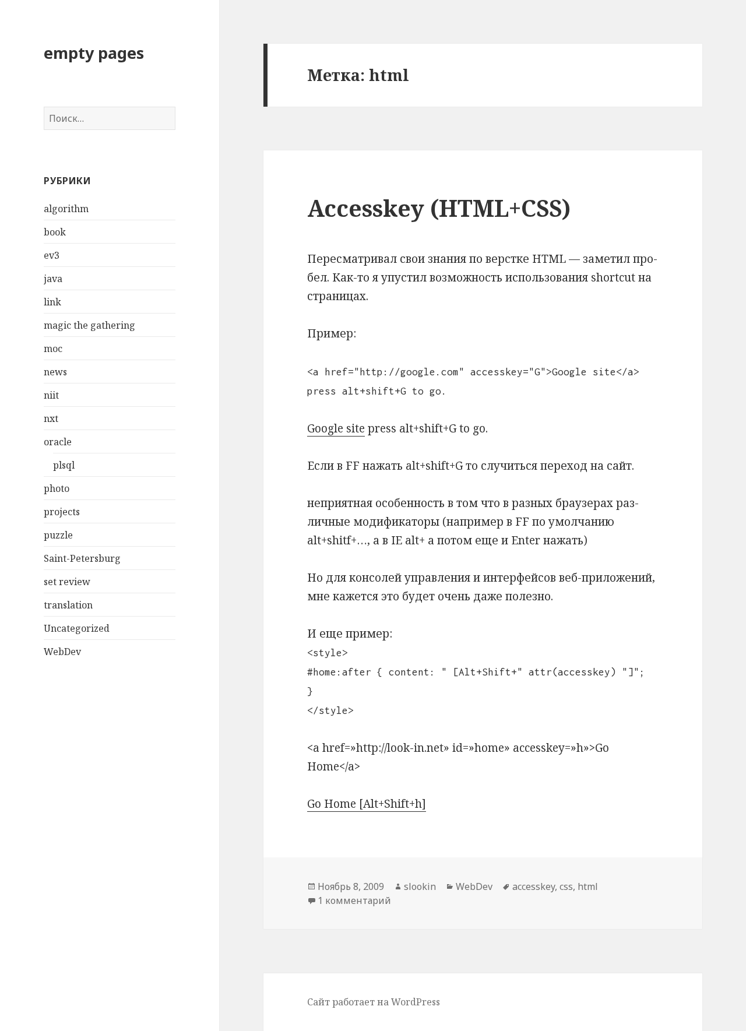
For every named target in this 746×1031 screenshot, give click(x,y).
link (52, 301)
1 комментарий (354, 900)
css (566, 886)
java (53, 278)
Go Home (331, 803)
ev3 (51, 255)
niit (51, 395)
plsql (64, 465)
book (55, 232)
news (55, 371)
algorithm (66, 208)
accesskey (533, 886)
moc (53, 348)
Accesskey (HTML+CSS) (439, 207)
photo (56, 488)
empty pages (94, 53)
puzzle (58, 535)
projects (62, 511)
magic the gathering (89, 325)
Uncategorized (77, 628)
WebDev (62, 651)
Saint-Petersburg (82, 558)
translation (68, 605)
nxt (51, 418)
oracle (58, 441)
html (588, 886)
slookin (420, 886)
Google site (336, 428)
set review (67, 581)
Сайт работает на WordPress (373, 1001)
